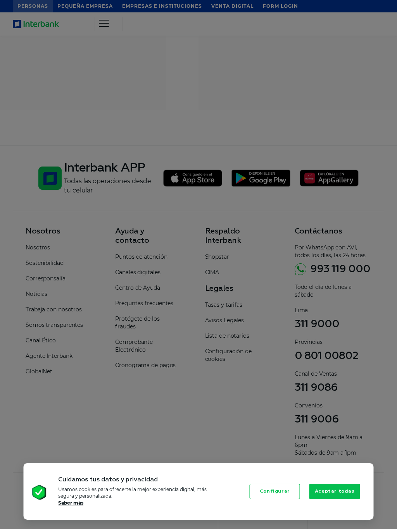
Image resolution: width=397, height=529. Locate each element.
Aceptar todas (335, 491)
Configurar (275, 491)
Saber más (70, 503)
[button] (25, 493)
